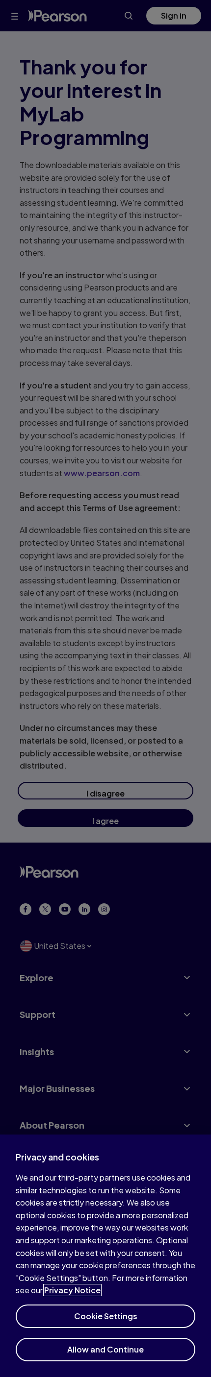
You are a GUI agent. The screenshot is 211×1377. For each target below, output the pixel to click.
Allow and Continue (105, 1349)
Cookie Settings (105, 1316)
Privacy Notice (72, 1290)
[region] (105, 1256)
